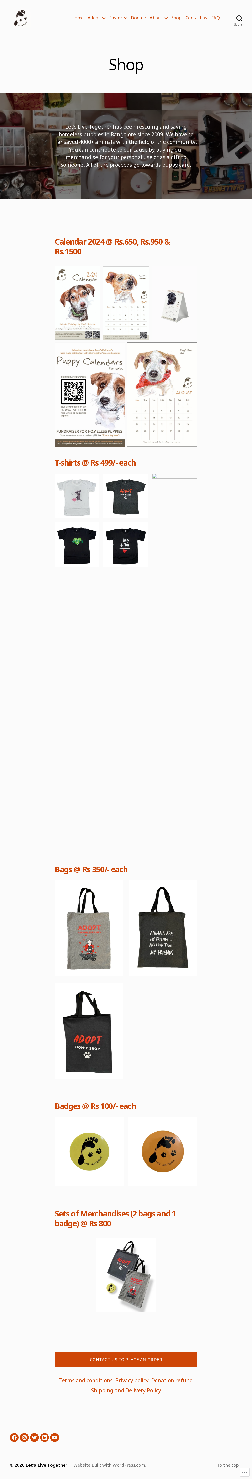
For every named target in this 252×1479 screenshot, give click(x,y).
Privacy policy (132, 1380)
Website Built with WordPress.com (109, 1465)
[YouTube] (54, 1437)
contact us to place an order (126, 1359)
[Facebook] (14, 1437)
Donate (138, 18)
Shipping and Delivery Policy (126, 1390)
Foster (115, 18)
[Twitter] (34, 1437)
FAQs (216, 18)
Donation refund (172, 1380)
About (156, 18)
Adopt (94, 18)
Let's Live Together (46, 1465)
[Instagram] (24, 1437)
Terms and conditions (86, 1380)
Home (77, 18)
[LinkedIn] (44, 1437)
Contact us (196, 18)
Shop (176, 18)
